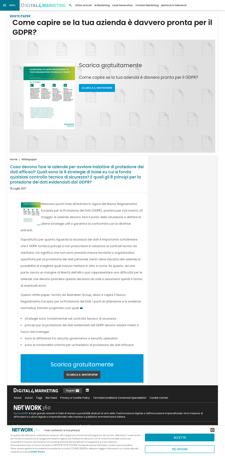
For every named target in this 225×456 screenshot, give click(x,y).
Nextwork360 (21, 413)
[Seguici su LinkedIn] (87, 390)
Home (13, 159)
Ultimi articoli (83, 5)
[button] (10, 5)
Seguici (70, 390)
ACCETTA (180, 437)
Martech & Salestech (174, 5)
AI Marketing (102, 5)
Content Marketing (147, 5)
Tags (39, 398)
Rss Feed (51, 398)
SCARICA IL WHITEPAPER (97, 88)
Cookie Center (159, 398)
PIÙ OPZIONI (179, 449)
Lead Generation (122, 5)
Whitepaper (29, 159)
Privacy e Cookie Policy (75, 398)
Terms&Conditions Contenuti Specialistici (119, 398)
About (18, 398)
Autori (29, 398)
